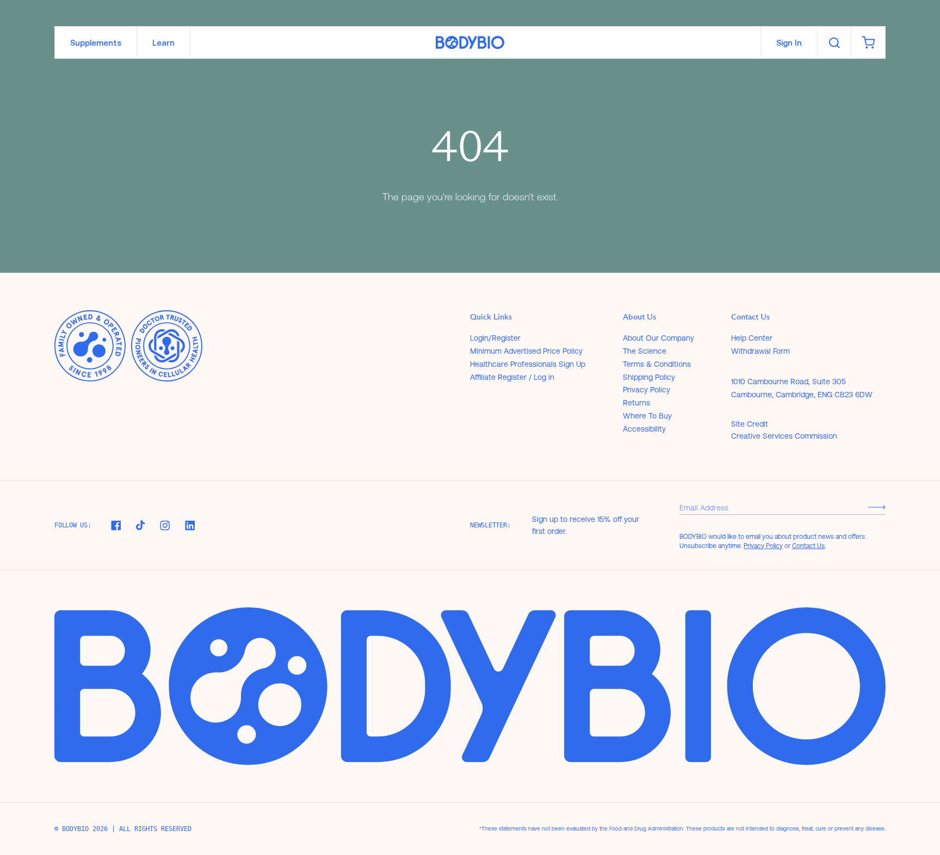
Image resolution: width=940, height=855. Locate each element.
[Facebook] (116, 525)
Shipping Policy (649, 377)
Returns (636, 402)
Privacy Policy (646, 389)
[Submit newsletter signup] (877, 507)
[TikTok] (140, 525)
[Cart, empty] (868, 42)
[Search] (834, 42)
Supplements (95, 42)
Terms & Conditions (657, 364)
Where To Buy (647, 415)
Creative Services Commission (784, 436)
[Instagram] (165, 525)
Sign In (789, 42)
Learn (163, 42)
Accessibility (644, 429)
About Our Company (658, 338)
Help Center (751, 338)
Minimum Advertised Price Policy (526, 351)
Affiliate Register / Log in (512, 377)
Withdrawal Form (760, 351)
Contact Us (808, 546)
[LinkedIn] (190, 525)
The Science (644, 351)
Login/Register (495, 338)
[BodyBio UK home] (470, 43)
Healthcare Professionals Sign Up (527, 364)
